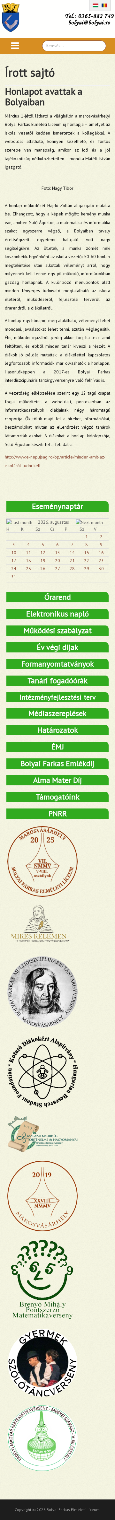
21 (72, 560)
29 (86, 569)
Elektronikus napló (57, 614)
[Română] (104, 5)
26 (42, 569)
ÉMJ (57, 747)
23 (101, 560)
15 (86, 552)
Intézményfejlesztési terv (57, 697)
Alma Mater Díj (57, 780)
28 (72, 569)
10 (13, 552)
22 (86, 560)
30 (101, 569)
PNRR (58, 813)
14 (72, 552)
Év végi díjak (57, 647)
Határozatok (57, 730)
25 (28, 569)
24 (13, 569)
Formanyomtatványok (57, 664)
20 (57, 560)
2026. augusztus (53, 522)
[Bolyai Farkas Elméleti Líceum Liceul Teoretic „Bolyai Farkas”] (14, 17)
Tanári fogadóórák (57, 681)
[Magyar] (95, 5)
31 (13, 577)
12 (42, 552)
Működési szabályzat (58, 630)
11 (28, 552)
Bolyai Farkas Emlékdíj (57, 763)
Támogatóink (58, 797)
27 (57, 569)
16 (101, 552)
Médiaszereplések (57, 713)
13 (57, 552)
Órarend (57, 597)
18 (28, 560)
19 (42, 560)
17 (13, 560)
